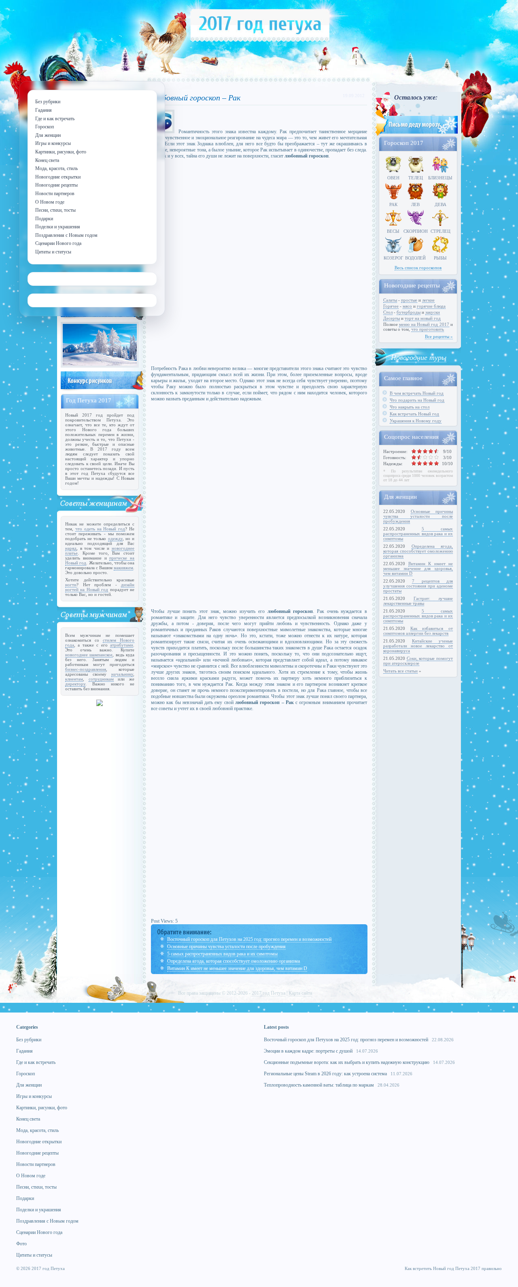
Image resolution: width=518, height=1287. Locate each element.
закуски (432, 312)
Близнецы (440, 177)
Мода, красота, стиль (37, 1130)
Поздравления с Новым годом (47, 1221)
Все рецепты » (439, 336)
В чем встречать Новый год (417, 393)
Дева (440, 204)
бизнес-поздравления (85, 669)
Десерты (391, 318)
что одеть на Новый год (100, 528)
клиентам (74, 678)
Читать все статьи (400, 670)
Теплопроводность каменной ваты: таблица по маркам (319, 1085)
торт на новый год (423, 318)
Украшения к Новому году (416, 420)
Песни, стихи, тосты (36, 1187)
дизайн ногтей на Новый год (99, 587)
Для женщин (29, 1085)
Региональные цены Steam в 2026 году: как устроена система (325, 1073)
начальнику (122, 674)
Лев (415, 204)
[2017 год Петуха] (260, 40)
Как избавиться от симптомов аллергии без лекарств (418, 631)
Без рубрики (28, 1039)
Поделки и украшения (38, 1210)
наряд (70, 548)
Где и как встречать (35, 1062)
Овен (393, 177)
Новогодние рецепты (37, 1153)
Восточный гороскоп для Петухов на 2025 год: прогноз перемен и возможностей (249, 939)
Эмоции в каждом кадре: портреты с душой (308, 1051)
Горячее (391, 306)
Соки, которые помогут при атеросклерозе (418, 661)
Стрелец (440, 231)
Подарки (25, 1198)
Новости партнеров (35, 1164)
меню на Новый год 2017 (424, 324)
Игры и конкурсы (34, 1096)
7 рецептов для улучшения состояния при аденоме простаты (418, 586)
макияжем (123, 567)
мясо (407, 306)
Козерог (393, 257)
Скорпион (415, 231)
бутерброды (408, 312)
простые (409, 300)
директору (75, 683)
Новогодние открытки (39, 1141)
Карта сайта (300, 993)
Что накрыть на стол (409, 406)
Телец (415, 177)
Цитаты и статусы (34, 1255)
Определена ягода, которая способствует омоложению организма (233, 961)
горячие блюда (431, 306)
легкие (428, 300)
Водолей (415, 257)
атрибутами (121, 644)
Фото (21, 1244)
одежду (115, 538)
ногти (70, 584)
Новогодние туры (418, 357)
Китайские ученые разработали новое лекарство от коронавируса (418, 645)
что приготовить (427, 329)
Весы (393, 231)
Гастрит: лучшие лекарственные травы (418, 601)
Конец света (28, 1119)
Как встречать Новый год (414, 413)
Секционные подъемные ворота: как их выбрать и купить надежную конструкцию (346, 1062)
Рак (393, 204)
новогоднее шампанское (89, 654)
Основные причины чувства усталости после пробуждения (226, 946)
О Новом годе (30, 1176)
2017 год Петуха (268, 993)
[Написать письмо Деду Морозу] (416, 134)
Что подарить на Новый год (417, 400)
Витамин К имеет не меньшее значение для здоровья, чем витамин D (237, 968)
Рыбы (440, 257)
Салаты (390, 300)
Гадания (24, 1051)
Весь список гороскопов (418, 267)
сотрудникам (101, 678)
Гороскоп (25, 1073)
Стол (388, 312)
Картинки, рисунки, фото (41, 1107)
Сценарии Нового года (39, 1232)
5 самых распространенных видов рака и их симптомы (222, 954)
